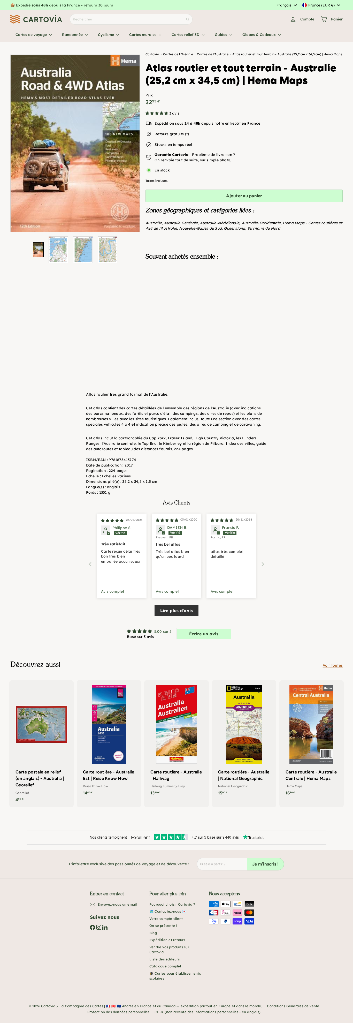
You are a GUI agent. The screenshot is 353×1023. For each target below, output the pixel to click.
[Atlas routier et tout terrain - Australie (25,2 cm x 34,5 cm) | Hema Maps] (244, 290)
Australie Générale (181, 223)
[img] (112, 520)
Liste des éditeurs (164, 959)
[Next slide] (263, 564)
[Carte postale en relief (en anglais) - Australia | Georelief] (41, 743)
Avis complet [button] (112, 591)
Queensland (234, 228)
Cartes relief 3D (186, 34)
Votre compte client (166, 918)
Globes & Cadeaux (259, 34)
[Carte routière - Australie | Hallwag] (176, 740)
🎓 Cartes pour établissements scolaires (175, 976)
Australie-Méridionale (219, 223)
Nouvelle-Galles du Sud (200, 228)
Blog (153, 933)
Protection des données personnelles (118, 1012)
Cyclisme (106, 34)
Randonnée (73, 34)
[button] (157, 113)
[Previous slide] (90, 564)
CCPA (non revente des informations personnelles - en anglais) (207, 1012)
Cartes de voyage (32, 34)
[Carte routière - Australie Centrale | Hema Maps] (311, 740)
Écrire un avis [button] (204, 633)
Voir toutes (333, 665)
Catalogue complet (165, 966)
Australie (153, 223)
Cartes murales (143, 34)
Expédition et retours (167, 940)
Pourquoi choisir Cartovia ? (172, 904)
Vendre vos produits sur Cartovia (169, 949)
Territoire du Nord (263, 228)
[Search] (188, 19)
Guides (221, 34)
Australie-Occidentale (261, 223)
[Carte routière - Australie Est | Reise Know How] (109, 740)
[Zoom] (75, 143)
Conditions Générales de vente (293, 1006)
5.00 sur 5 (163, 631)
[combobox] (287, 5)
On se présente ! (163, 925)
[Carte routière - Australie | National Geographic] (244, 740)
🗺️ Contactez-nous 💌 (167, 911)
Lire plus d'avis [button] (176, 610)
